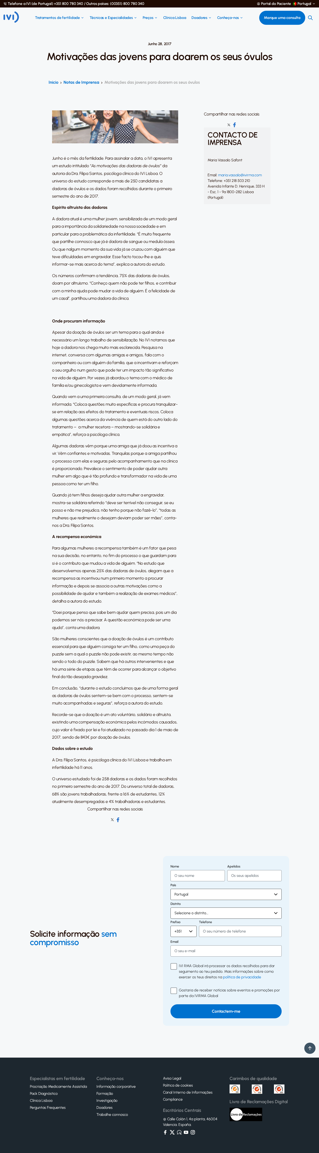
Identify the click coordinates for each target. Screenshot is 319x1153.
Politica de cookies (178, 1085)
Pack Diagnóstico (44, 1094)
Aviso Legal (172, 1078)
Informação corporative (116, 1086)
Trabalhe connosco (112, 1115)
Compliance (173, 1099)
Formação (104, 1094)
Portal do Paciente (276, 4)
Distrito (175, 904)
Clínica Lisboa (174, 18)
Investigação (106, 1101)
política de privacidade (242, 977)
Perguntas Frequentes (48, 1108)
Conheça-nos (228, 18)
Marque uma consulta (282, 17)
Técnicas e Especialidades (111, 18)
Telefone (205, 922)
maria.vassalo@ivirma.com (240, 175)
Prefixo (175, 922)
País (173, 885)
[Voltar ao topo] (309, 1048)
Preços (148, 18)
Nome (174, 866)
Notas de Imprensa (81, 82)
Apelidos (233, 866)
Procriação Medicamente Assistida (58, 1086)
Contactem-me (226, 1011)
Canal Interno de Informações (188, 1092)
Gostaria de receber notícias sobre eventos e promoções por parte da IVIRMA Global (229, 993)
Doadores (199, 18)
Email (174, 941)
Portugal (304, 4)
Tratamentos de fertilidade (57, 18)
